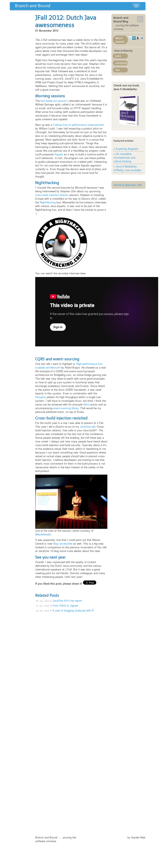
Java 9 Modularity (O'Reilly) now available (127, 168)
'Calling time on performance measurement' (78, 125)
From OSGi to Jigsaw (65, 605)
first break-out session (54, 101)
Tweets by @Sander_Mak (128, 185)
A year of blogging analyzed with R (73, 610)
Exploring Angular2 (127, 149)
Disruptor (40, 397)
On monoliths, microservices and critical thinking (124, 157)
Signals (58, 154)
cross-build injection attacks (51, 195)
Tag (117, 70)
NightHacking (48, 202)
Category (121, 63)
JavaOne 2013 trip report (67, 600)
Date (118, 56)
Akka (86, 404)
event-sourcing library (65, 408)
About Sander (119, 39)
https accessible (62, 543)
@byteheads (42, 534)
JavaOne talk (88, 426)
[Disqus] (71, 666)
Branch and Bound (32, 5)
